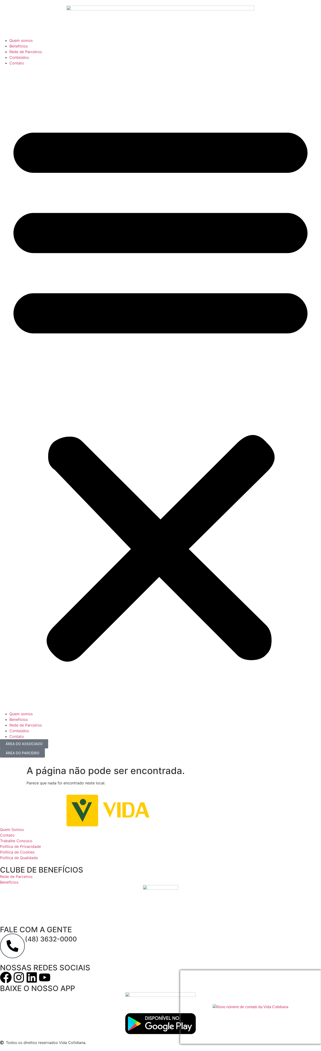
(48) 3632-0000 (51, 939)
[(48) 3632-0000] (12, 945)
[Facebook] (6, 977)
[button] (160, 388)
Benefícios (18, 46)
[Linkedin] (32, 977)
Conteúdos (19, 57)
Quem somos (21, 40)
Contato (16, 63)
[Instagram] (19, 977)
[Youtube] (45, 977)
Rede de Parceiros (25, 51)
